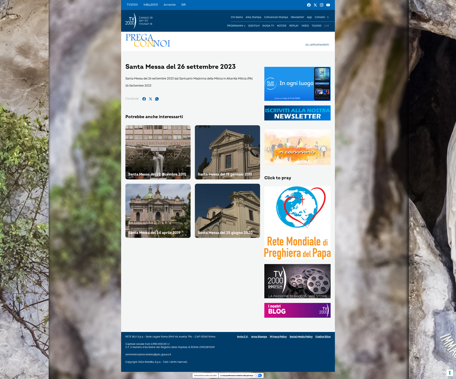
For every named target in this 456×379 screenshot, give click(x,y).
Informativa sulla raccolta (205, 375)
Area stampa (253, 17)
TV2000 (132, 5)
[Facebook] (308, 4)
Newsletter (297, 17)
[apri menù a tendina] (244, 26)
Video (305, 25)
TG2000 (316, 25)
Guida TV (268, 25)
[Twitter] (315, 4)
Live (326, 25)
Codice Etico (323, 336)
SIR (183, 5)
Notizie (281, 25)
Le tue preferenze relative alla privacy (236, 375)
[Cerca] (328, 17)
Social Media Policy (301, 336)
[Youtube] (328, 4)
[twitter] (150, 98)
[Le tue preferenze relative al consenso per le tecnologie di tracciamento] (449, 372)
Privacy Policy (278, 336)
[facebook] (144, 98)
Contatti (320, 17)
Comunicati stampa (276, 17)
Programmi (235, 25)
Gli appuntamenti (317, 44)
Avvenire (170, 5)
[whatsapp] (156, 98)
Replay (294, 25)
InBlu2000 (151, 5)
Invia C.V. (242, 336)
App (309, 17)
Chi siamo (237, 17)
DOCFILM (254, 25)
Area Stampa (259, 336)
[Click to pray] (297, 223)
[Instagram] (321, 4)
